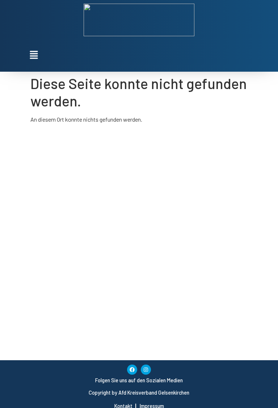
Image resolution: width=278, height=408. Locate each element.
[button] (139, 55)
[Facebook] (132, 370)
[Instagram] (146, 370)
